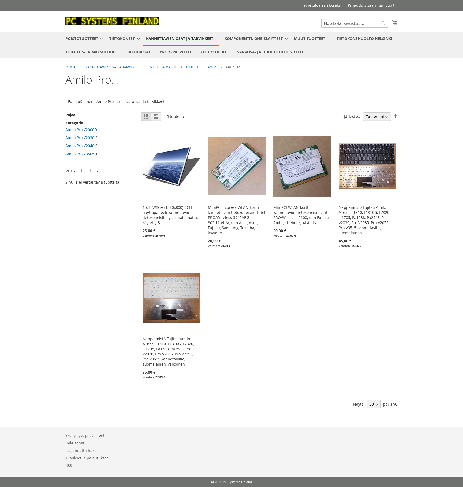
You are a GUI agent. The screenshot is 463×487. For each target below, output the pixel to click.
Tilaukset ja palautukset (86, 457)
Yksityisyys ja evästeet (84, 435)
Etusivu (71, 67)
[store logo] (112, 21)
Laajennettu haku (81, 450)
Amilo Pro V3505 (79, 153)
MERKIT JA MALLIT (163, 67)
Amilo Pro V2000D (81, 129)
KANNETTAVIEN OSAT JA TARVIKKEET (113, 67)
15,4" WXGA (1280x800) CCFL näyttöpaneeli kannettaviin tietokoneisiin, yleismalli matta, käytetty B (170, 215)
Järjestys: (352, 116)
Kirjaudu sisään (362, 5)
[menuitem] (82, 38)
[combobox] (354, 23)
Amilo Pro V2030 (79, 137)
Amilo (212, 67)
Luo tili (392, 5)
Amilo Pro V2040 (79, 145)
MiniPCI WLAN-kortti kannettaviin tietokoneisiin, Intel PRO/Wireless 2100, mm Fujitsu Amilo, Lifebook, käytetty (302, 215)
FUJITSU (192, 67)
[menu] (231, 45)
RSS (68, 465)
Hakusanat (74, 442)
